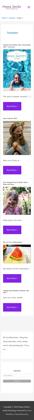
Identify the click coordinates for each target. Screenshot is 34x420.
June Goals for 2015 (10, 118)
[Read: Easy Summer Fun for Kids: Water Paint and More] (17, 201)
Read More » (12, 108)
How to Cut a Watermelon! (12, 242)
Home (4, 18)
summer (12, 18)
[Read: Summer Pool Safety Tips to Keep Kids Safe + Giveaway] (17, 70)
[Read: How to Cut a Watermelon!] (17, 254)
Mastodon (24, 414)
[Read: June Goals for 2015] (17, 138)
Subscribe (17, 371)
